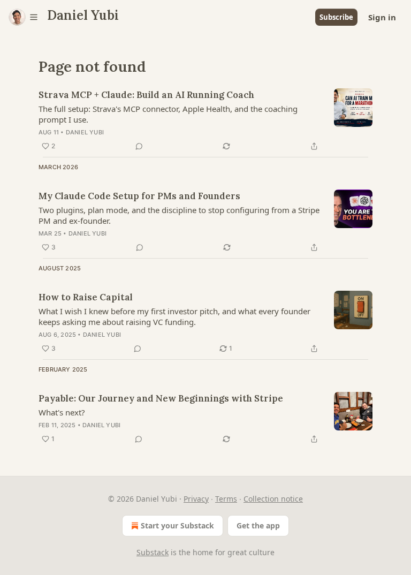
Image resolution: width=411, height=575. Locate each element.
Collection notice (273, 499)
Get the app (258, 525)
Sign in (382, 17)
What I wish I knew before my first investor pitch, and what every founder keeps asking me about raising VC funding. (174, 316)
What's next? (62, 412)
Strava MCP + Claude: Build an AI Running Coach (146, 95)
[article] (205, 120)
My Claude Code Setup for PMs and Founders (139, 196)
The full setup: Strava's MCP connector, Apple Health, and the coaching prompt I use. (168, 114)
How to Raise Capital (86, 297)
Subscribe (336, 17)
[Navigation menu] (23, 17)
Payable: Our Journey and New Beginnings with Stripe (161, 398)
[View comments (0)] (139, 146)
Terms (226, 499)
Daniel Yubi (85, 132)
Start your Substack (177, 525)
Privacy (196, 499)
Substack (152, 552)
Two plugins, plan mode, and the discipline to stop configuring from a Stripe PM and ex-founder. (179, 215)
